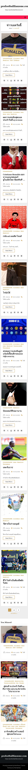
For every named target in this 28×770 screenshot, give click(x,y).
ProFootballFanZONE (7, 58)
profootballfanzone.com (14, 756)
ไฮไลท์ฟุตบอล (16, 60)
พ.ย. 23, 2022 (16, 184)
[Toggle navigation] (25, 17)
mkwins (7, 65)
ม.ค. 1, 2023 (16, 65)
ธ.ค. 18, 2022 (16, 738)
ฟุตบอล (22, 58)
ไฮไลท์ (11, 60)
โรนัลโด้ (6, 292)
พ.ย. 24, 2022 (16, 124)
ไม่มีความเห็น (6, 126)
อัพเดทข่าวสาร (6, 60)
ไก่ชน (17, 683)
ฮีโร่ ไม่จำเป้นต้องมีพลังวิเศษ (13, 582)
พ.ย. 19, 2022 (16, 240)
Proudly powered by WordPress (12, 765)
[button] (2, 17)
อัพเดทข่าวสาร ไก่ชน (19, 681)
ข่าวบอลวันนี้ (16, 28)
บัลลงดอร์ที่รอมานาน (12, 411)
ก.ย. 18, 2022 (16, 528)
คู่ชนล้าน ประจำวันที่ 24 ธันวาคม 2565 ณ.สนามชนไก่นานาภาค (14, 689)
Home (10, 28)
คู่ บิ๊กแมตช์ (23, 724)
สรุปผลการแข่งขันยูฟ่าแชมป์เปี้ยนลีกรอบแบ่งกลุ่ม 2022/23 (13, 354)
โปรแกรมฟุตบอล (6, 347)
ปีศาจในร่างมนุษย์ (11, 524)
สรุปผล (8, 114)
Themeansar (17, 767)
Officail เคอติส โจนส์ (12, 236)
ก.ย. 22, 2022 (16, 471)
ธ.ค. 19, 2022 (16, 695)
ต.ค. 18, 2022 (16, 415)
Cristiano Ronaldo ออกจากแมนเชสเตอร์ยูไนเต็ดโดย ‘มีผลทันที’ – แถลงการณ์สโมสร (13, 178)
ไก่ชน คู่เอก (21, 683)
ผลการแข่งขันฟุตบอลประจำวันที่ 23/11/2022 (12, 119)
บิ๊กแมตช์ (5, 726)
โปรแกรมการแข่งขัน (18, 346)
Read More (8, 75)
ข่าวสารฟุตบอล (16, 58)
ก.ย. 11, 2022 (16, 587)
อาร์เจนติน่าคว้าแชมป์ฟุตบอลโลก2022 (14, 733)
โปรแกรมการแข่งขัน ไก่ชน (9, 683)
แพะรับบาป (8, 467)
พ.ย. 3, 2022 (16, 360)
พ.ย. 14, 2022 (16, 297)
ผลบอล (22, 112)
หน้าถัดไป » (14, 613)
